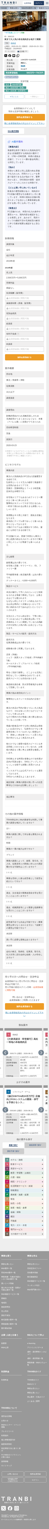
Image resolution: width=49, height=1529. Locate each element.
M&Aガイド (31, 1384)
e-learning (31, 1343)
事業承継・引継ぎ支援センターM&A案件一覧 (11, 1278)
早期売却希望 (12, 77)
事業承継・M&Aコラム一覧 (37, 1364)
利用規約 (4, 1436)
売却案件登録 (32, 1273)
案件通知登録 (6, 1328)
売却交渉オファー (34, 1268)
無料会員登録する (24, 117)
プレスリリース (7, 1431)
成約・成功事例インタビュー (37, 1353)
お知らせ (4, 1421)
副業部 (4, 1343)
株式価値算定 (32, 1277)
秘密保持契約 (6, 1444)
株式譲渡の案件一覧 (9, 1320)
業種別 (4, 1298)
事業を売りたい (33, 1264)
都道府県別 (5, 1307)
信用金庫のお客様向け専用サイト (13, 1480)
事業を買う (14, 8)
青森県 (23, 66)
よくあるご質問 (33, 1401)
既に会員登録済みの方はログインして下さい (24, 123)
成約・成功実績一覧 (35, 1358)
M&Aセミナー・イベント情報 (11, 1426)
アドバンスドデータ (35, 1347)
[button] (41, 1052)
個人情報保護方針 (8, 1440)
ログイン (38, 3)
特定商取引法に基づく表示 (11, 1449)
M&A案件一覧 (6, 1268)
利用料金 (4, 1380)
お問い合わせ (12, 1474)
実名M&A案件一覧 (8, 1273)
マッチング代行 (33, 1285)
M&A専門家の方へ (34, 1290)
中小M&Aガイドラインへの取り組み (11, 1456)
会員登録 (27, 3)
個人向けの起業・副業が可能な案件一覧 (11, 1289)
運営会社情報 (6, 1416)
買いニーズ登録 (7, 1283)
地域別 (4, 1303)
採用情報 (4, 1461)
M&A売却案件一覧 (29, 8)
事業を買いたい (7, 1264)
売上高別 (4, 1311)
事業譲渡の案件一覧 (9, 1324)
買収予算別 (5, 1315)
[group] (23, 1053)
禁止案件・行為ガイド (36, 1397)
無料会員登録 (35, 1474)
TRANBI (4, 8)
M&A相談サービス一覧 (10, 1294)
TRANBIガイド (33, 1380)
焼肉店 (13, 43)
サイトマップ (6, 1466)
